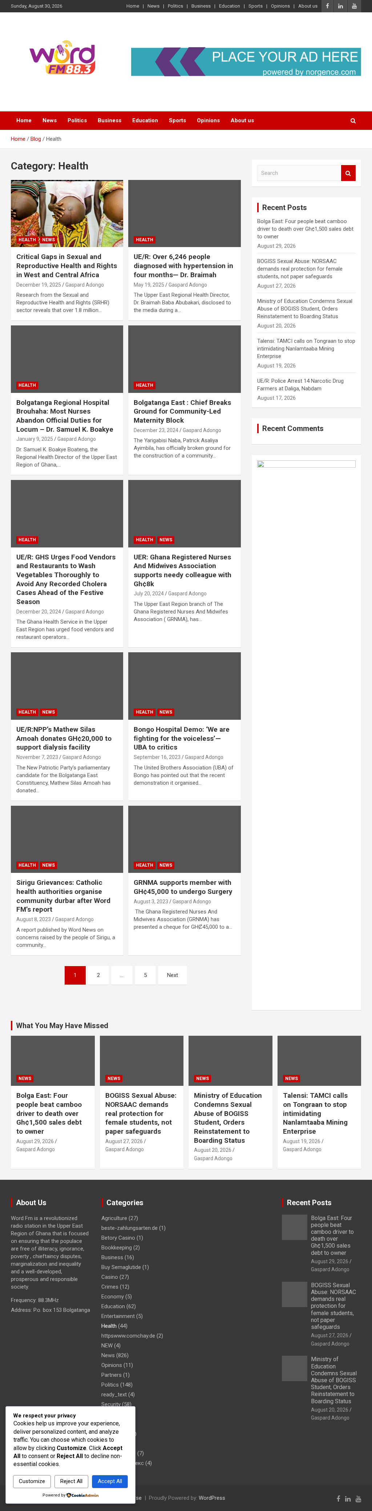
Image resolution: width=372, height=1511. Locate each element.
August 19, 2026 (301, 1141)
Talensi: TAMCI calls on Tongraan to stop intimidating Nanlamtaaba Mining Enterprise (306, 349)
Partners (111, 1375)
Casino (109, 1277)
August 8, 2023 (33, 919)
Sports (255, 6)
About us (308, 6)
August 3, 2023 (151, 901)
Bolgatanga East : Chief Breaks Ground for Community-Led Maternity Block (182, 411)
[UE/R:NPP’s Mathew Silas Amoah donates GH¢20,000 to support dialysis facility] (67, 686)
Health (27, 239)
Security (111, 1404)
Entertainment (118, 1316)
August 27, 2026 (124, 1141)
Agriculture (114, 1218)
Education (229, 6)
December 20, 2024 (38, 612)
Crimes (109, 1287)
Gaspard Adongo (84, 285)
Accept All (110, 1481)
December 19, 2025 (38, 285)
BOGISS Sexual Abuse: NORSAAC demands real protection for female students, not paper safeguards (300, 269)
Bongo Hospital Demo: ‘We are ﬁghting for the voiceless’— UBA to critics (182, 738)
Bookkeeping (116, 1247)
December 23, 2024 (156, 430)
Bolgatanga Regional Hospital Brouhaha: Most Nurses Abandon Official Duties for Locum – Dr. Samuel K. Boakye (64, 416)
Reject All (71, 1481)
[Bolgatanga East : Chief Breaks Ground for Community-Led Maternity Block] (184, 359)
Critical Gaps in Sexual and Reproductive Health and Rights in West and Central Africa (66, 265)
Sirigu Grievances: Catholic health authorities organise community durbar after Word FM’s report (63, 895)
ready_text (114, 1394)
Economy (112, 1296)
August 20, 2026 (212, 1150)
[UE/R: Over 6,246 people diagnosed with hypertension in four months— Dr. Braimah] (184, 213)
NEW (107, 1345)
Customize (32, 1481)
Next (172, 975)
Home (132, 6)
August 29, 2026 (35, 1141)
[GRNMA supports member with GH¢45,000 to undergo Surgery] (184, 839)
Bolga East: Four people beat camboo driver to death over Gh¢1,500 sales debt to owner (305, 229)
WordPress (212, 1498)
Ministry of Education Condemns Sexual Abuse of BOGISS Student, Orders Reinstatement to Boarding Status (304, 309)
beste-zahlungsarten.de (129, 1228)
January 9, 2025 (34, 439)
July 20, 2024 (149, 593)
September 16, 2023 (157, 757)
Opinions (280, 6)
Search (348, 173)
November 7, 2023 (37, 757)
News (153, 6)
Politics (175, 6)
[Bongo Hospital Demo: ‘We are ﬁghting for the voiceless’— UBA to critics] (184, 686)
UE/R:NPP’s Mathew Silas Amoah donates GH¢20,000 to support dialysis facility (64, 738)
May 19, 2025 (149, 285)
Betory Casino (118, 1238)
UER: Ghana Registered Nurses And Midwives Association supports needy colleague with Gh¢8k (182, 570)
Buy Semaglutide (121, 1267)
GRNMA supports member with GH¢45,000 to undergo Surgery (183, 887)
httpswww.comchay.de (128, 1336)
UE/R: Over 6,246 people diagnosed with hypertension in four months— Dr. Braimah (183, 265)
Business (201, 6)
